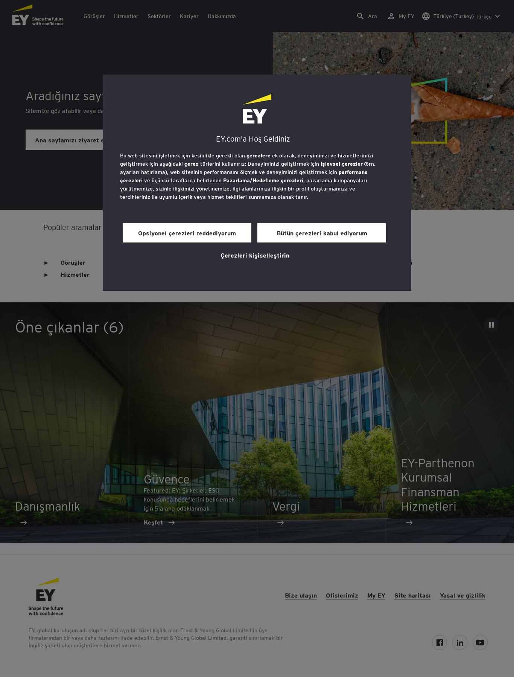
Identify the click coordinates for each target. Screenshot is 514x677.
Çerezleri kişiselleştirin (255, 255)
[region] (257, 183)
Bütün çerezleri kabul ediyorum (322, 233)
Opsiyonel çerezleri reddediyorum (187, 233)
